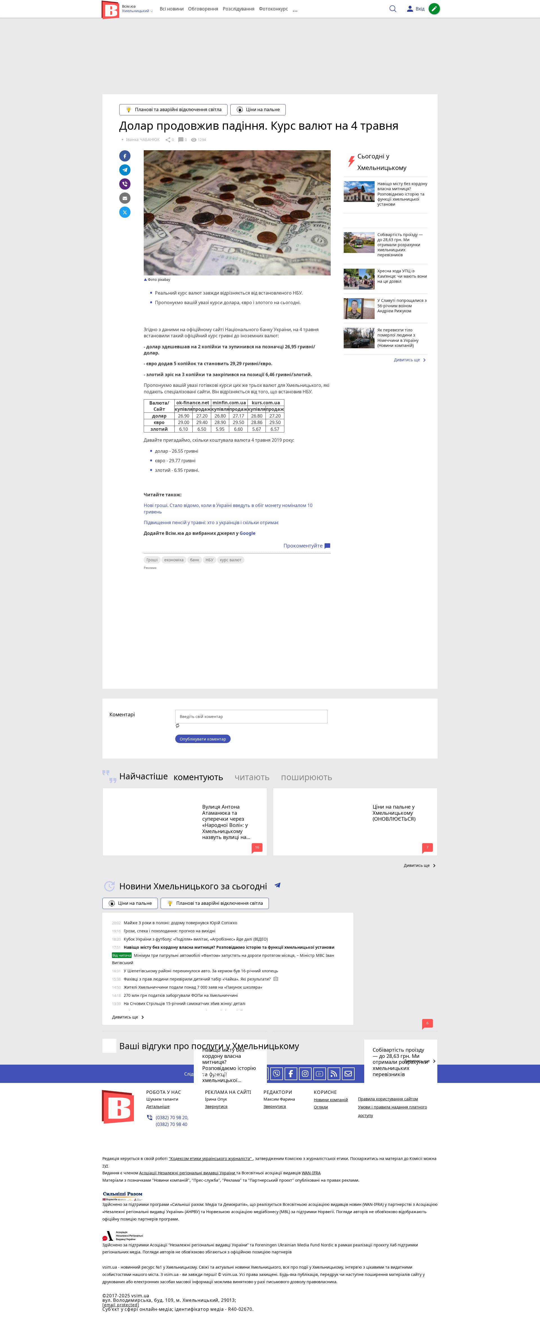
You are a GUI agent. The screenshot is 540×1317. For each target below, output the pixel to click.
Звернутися (216, 1106)
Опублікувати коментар (203, 739)
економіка (174, 559)
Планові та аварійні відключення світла (178, 109)
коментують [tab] (198, 777)
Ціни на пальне (263, 109)
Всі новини (172, 9)
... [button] (295, 9)
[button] (277, 886)
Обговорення (203, 9)
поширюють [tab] (306, 777)
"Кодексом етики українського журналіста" (211, 1158)
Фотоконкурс (273, 9)
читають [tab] (252, 777)
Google (247, 533)
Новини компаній (331, 1099)
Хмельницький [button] (136, 11)
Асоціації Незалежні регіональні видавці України (187, 1172)
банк (194, 559)
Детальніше (158, 1106)
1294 (198, 140)
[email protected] (120, 1304)
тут (105, 1165)
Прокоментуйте (307, 545)
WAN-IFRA (311, 1172)
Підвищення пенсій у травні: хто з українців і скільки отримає (212, 522)
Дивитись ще (411, 360)
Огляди (321, 1107)
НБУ (209, 559)
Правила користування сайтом (388, 1098)
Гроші (152, 559)
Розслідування (239, 9)
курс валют (231, 559)
